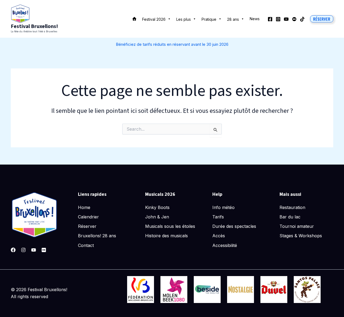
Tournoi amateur (297, 226)
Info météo (223, 207)
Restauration (292, 207)
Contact (86, 245)
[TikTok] (302, 19)
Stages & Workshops (301, 235)
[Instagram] (278, 19)
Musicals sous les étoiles (170, 226)
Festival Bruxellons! (34, 26)
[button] (321, 18)
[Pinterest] (43, 250)
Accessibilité (224, 245)
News (255, 18)
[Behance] (294, 19)
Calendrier (88, 217)
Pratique (209, 19)
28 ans (233, 19)
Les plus (183, 19)
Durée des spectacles (234, 226)
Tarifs (218, 217)
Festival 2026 (154, 19)
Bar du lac (290, 217)
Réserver (87, 226)
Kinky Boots (157, 207)
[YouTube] (286, 19)
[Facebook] (270, 19)
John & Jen (157, 217)
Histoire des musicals (166, 235)
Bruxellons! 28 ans (97, 235)
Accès (218, 235)
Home (84, 207)
